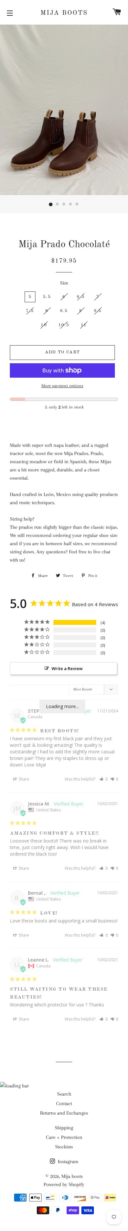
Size (64, 283)
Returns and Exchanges (64, 1113)
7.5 (30, 311)
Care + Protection (64, 1137)
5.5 (47, 297)
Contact (64, 1103)
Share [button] (23, 779)
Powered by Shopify (64, 1184)
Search (64, 1094)
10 (44, 325)
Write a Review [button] (67, 668)
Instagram (67, 1161)
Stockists (64, 1147)
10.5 (63, 325)
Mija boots (64, 13)
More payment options (62, 385)
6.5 (81, 297)
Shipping (64, 1128)
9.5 (98, 311)
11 (84, 325)
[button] (103, 779)
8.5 (64, 311)
